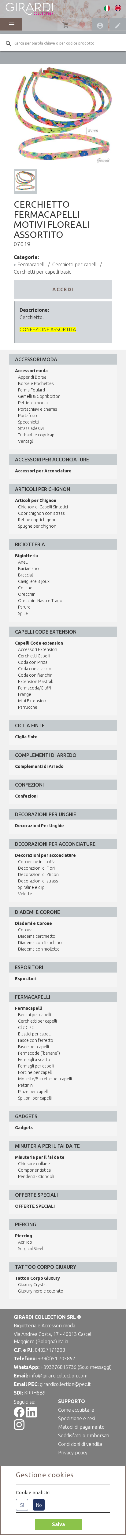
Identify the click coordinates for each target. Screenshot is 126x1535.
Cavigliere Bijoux (34, 581)
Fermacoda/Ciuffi (34, 688)
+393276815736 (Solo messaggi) (76, 1367)
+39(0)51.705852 (56, 1358)
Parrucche (27, 707)
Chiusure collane (34, 1163)
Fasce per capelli (33, 1046)
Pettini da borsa (33, 402)
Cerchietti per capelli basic (42, 272)
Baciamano (28, 568)
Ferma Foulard (31, 389)
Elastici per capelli (34, 1033)
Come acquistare (76, 1410)
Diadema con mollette (39, 949)
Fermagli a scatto (34, 1059)
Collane (25, 587)
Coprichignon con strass (41, 513)
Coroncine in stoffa (36, 861)
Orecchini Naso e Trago (40, 600)
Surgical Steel (30, 1248)
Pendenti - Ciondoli (36, 1176)
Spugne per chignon (37, 526)
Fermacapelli (31, 264)
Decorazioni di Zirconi (39, 874)
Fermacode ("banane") (39, 1053)
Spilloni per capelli (35, 1098)
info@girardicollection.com (58, 1375)
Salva (58, 1524)
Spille (23, 613)
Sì (22, 1505)
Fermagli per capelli (36, 1066)
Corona (25, 929)
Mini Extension (32, 700)
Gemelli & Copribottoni (39, 396)
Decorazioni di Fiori (36, 868)
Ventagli (26, 441)
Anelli (23, 562)
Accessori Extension (37, 649)
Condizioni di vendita (80, 1444)
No (39, 1505)
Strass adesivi (31, 428)
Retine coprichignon (37, 519)
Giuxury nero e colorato (40, 1291)
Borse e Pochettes (36, 383)
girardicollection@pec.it (65, 1384)
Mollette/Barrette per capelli (45, 1078)
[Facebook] (19, 1415)
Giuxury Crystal (32, 1284)
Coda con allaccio (34, 668)
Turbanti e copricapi (36, 434)
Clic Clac (26, 1027)
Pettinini (26, 1085)
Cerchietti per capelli (75, 264)
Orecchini (27, 594)
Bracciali (26, 575)
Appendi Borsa (32, 377)
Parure (24, 607)
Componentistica (34, 1170)
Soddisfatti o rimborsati (83, 1435)
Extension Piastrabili (37, 681)
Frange (24, 694)
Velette (25, 893)
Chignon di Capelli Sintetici (43, 506)
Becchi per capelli (34, 1014)
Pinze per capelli (33, 1091)
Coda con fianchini (36, 675)
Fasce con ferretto (35, 1040)
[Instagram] (19, 1428)
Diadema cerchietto (36, 936)
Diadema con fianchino (40, 942)
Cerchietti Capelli (34, 655)
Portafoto (27, 415)
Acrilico (25, 1242)
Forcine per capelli (35, 1072)
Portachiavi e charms (37, 409)
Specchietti (28, 422)
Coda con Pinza (32, 662)
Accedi (63, 289)
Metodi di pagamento (81, 1427)
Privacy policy (72, 1452)
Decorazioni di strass (38, 880)
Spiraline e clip (31, 887)
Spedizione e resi (76, 1418)
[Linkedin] (31, 1415)
